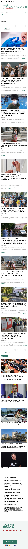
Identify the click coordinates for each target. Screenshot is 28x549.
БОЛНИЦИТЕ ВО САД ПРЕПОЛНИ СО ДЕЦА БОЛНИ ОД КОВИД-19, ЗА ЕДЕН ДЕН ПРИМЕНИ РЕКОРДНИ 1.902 (12, 49)
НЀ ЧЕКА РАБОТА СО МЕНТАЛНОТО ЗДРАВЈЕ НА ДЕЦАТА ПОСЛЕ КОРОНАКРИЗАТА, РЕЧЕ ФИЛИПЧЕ (12, 273)
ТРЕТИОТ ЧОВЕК (5, 467)
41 (5, 28)
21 (14, 26)
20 (10, 26)
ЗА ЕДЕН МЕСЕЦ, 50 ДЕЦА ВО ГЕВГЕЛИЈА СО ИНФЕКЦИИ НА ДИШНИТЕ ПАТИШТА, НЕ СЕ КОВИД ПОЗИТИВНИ (13, 304)
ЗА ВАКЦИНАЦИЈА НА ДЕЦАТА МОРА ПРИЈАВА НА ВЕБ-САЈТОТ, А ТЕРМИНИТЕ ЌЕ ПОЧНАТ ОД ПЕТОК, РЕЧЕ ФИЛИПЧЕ (13, 210)
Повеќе (23, 58)
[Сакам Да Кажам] (14, 10)
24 (24, 26)
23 (20, 26)
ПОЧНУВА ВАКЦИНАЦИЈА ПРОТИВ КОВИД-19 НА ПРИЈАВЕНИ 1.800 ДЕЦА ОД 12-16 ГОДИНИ (14, 145)
